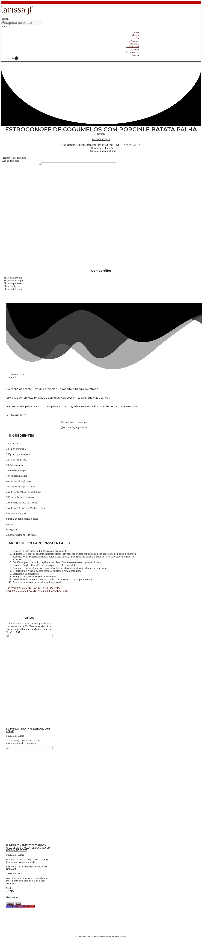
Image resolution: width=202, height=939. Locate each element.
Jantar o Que (101, 139)
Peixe (18, 903)
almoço (10, 903)
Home (101, 133)
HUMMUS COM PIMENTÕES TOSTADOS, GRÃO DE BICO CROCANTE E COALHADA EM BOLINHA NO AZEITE (28, 848)
